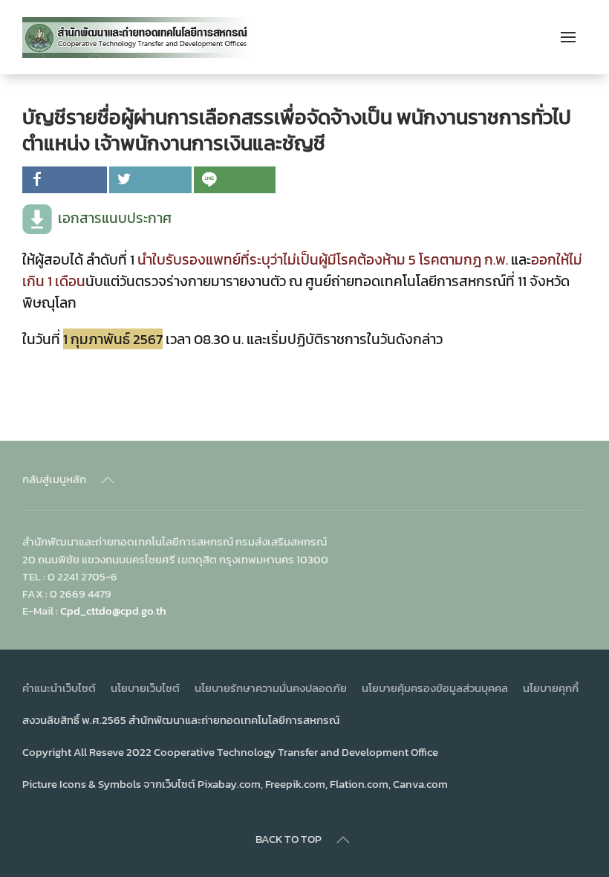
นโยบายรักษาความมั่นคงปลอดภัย (271, 687)
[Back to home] (136, 37)
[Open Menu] (568, 37)
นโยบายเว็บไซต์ (145, 687)
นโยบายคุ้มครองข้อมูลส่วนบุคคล (435, 687)
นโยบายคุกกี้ (551, 687)
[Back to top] (107, 480)
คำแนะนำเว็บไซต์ (59, 687)
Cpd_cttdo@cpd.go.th (113, 610)
